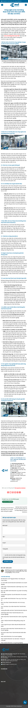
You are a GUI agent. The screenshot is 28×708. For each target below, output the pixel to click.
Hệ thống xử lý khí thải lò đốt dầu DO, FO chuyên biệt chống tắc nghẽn (7, 509)
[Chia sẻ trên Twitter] (13, 492)
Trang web (5, 548)
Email (4, 542)
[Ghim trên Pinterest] (17, 492)
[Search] (26, 5)
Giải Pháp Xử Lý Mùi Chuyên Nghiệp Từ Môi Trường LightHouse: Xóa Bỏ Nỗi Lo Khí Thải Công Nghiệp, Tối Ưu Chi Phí (16, 571)
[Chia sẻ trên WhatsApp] (8, 492)
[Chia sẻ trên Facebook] (10, 492)
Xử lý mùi (10, 501)
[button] (2, 5)
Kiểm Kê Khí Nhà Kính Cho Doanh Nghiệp (11, 636)
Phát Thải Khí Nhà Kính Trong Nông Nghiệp (12, 642)
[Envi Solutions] (14, 5)
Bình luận (5, 525)
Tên (4, 536)
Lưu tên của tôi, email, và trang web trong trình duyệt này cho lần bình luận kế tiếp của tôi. (14, 557)
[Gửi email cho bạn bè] (15, 492)
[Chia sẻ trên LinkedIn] (20, 492)
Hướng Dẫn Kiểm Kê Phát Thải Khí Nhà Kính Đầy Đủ (14, 610)
